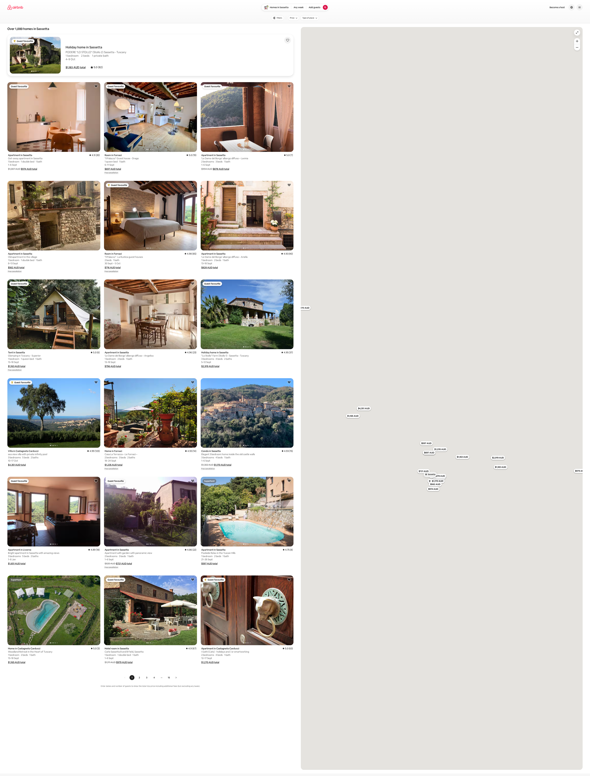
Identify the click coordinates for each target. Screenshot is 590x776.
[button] (76, 67)
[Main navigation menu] (579, 7)
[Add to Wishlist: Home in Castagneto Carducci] (96, 579)
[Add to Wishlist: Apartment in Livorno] (96, 480)
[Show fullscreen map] (577, 32)
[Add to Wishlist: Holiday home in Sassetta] (289, 283)
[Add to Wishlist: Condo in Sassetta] (289, 382)
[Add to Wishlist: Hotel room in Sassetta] (192, 579)
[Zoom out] (577, 47)
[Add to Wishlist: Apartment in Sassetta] (96, 86)
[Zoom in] (577, 41)
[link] (125, 677)
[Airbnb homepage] (15, 7)
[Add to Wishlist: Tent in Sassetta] (96, 283)
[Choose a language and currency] (571, 7)
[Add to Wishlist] (287, 40)
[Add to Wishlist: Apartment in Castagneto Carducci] (289, 579)
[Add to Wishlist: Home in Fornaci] (192, 382)
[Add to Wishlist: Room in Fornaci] (192, 86)
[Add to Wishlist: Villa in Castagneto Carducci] (96, 382)
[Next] (176, 677)
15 (169, 677)
